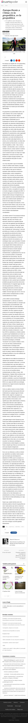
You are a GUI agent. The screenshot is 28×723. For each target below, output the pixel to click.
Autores (16, 702)
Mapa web (20, 709)
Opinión (7, 31)
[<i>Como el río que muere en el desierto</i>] (20, 585)
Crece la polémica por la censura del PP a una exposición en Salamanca (14, 691)
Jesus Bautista (7, 684)
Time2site (17, 720)
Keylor (5, 667)
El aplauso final (6, 633)
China (7, 526)
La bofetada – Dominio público (10, 674)
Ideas (4, 31)
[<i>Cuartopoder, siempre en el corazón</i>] (8, 570)
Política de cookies (10, 709)
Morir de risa (21, 674)
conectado (14, 606)
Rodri (5, 671)
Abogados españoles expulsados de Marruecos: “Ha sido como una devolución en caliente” (20, 555)
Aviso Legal (18, 706)
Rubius (5, 664)
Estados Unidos (17, 526)
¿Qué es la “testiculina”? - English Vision (12, 695)
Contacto (22, 702)
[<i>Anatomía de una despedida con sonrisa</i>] (20, 570)
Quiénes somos (7, 702)
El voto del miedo (7, 552)
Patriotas (23, 695)
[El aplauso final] (8, 585)
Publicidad (10, 706)
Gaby (5, 676)
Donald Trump (11, 526)
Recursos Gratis (7, 680)
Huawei (22, 526)
